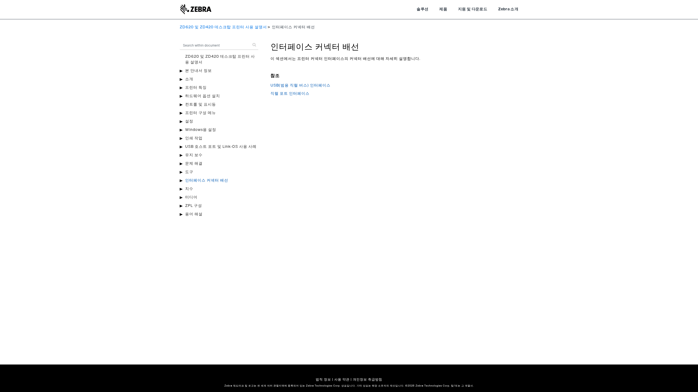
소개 (189, 79)
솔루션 (422, 9)
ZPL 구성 (193, 206)
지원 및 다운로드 (472, 9)
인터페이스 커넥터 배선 (206, 180)
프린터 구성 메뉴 (200, 113)
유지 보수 (194, 155)
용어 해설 (194, 214)
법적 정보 (323, 379)
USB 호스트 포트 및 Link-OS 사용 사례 (221, 147)
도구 (189, 172)
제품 (443, 9)
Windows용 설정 (200, 130)
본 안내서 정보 (198, 71)
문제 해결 (194, 164)
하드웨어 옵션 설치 (202, 96)
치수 (189, 189)
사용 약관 (342, 379)
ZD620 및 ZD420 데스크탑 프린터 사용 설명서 (223, 27)
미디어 (191, 197)
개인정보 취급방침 (367, 379)
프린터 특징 (196, 88)
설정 (189, 121)
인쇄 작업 (194, 138)
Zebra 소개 (508, 9)
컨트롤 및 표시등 (200, 104)
